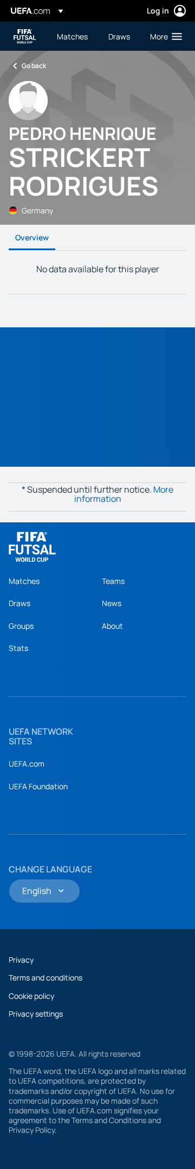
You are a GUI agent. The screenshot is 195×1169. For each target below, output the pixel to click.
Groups (21, 626)
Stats (18, 648)
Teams (113, 581)
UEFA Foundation (38, 786)
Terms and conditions (45, 977)
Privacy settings (36, 1014)
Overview (32, 237)
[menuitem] (73, 36)
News (111, 603)
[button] (163, 36)
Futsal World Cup (25, 36)
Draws (19, 603)
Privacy (21, 960)
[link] (72, 36)
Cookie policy (31, 996)
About (112, 626)
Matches (24, 581)
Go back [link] (34, 65)
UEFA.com (26, 763)
